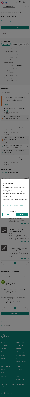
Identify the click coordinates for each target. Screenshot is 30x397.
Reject (8, 214)
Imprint (21, 205)
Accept (22, 214)
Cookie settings (15, 211)
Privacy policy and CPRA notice (10, 205)
